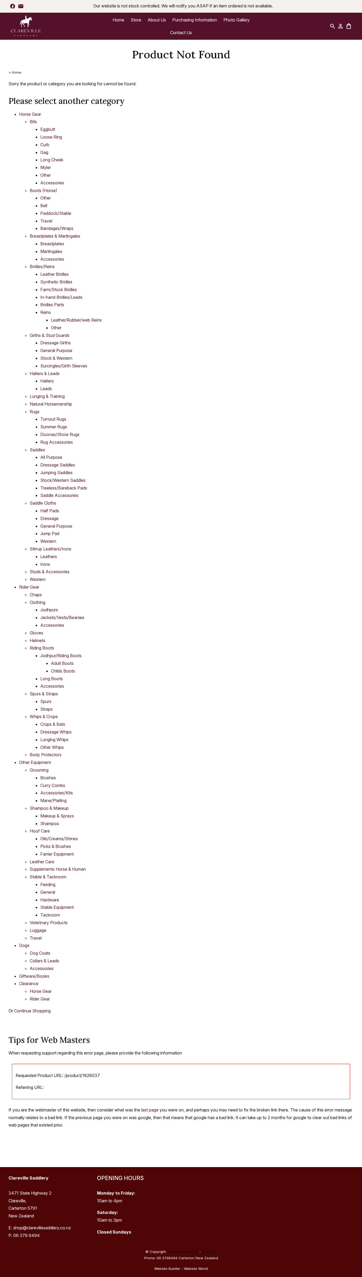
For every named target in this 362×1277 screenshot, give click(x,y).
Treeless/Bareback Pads (63, 488)
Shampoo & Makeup (49, 808)
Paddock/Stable (55, 213)
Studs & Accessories (49, 571)
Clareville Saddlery (182, 1251)
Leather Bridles (54, 274)
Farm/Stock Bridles (58, 289)
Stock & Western (56, 358)
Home (118, 20)
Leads (46, 388)
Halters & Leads (45, 373)
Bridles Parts (52, 304)
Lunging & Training (47, 396)
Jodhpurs (49, 609)
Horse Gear (30, 114)
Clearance (28, 983)
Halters (47, 381)
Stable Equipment (57, 907)
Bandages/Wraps (56, 228)
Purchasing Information (194, 20)
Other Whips (52, 747)
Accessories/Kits (56, 792)
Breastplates (52, 243)
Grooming (39, 770)
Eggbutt (47, 129)
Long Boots (51, 678)
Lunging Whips (54, 739)
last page (149, 1110)
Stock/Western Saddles (63, 480)
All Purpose (51, 457)
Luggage (38, 930)
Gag (44, 152)
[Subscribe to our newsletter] (21, 6)
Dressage (49, 518)
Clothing (37, 602)
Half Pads (49, 510)
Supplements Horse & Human (58, 869)
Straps (46, 709)
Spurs (45, 701)
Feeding (47, 884)
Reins (45, 312)
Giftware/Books (34, 976)
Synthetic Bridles (56, 281)
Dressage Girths (55, 342)
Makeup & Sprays (57, 815)
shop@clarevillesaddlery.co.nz (42, 1227)
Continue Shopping (32, 1010)
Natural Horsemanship (51, 404)
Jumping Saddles (56, 472)
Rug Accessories (56, 442)
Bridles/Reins (42, 266)
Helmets (37, 640)
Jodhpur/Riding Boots (61, 655)
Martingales (51, 251)
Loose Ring (51, 137)
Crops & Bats (52, 724)
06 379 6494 (26, 1235)
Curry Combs (52, 785)
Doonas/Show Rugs (60, 434)
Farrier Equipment (57, 854)
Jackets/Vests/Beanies (62, 617)
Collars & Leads (44, 960)
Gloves (36, 632)
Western (48, 541)
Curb (44, 144)
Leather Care (42, 861)
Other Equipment (35, 762)
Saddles (37, 449)
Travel (46, 221)
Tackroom (50, 915)
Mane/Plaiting (53, 800)
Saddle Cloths (43, 503)
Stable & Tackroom (48, 876)
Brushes (48, 777)
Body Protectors (45, 754)
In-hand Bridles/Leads (61, 297)
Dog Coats (40, 953)
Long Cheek (51, 159)
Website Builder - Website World (181, 1268)
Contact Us (181, 32)
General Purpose (56, 350)
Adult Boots (62, 663)
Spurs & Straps (44, 693)
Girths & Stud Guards (49, 335)
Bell (43, 205)
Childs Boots (63, 671)
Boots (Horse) (43, 190)
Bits (33, 121)
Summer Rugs (53, 426)
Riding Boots (42, 648)
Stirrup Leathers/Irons (50, 548)
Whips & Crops (44, 716)
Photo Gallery (236, 20)
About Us (157, 20)
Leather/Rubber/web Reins (76, 320)
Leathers (48, 556)
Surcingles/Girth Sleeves (63, 365)
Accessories (52, 182)
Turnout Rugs (53, 419)
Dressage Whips (56, 732)
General (47, 892)
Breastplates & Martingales (55, 236)
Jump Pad (49, 533)
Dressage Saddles (57, 465)
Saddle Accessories (59, 495)
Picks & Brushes (55, 846)
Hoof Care (40, 831)
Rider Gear (29, 587)
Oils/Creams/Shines (59, 838)
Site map (209, 1251)
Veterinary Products (49, 922)
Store (136, 20)
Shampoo (49, 823)
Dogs (24, 945)
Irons (45, 564)
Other (45, 175)
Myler (45, 167)
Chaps (36, 594)
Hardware (49, 899)
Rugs (34, 411)
